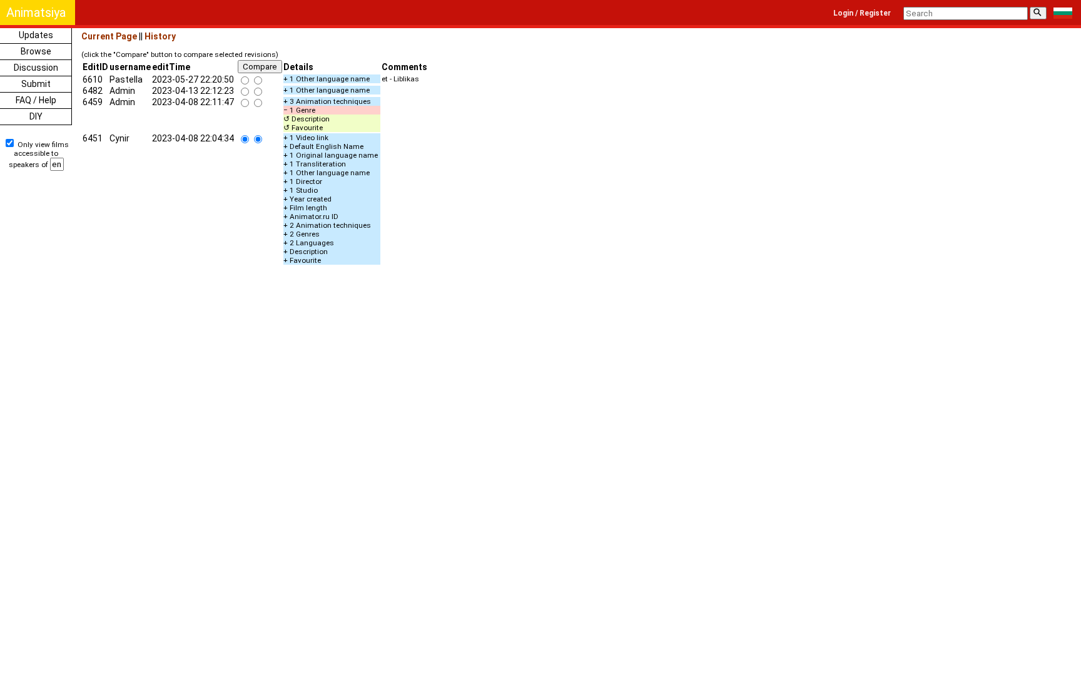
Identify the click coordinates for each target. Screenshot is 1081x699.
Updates (36, 35)
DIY (36, 116)
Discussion (36, 68)
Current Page (109, 36)
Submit (36, 84)
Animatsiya (36, 12)
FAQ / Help (36, 100)
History (160, 36)
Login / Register (862, 13)
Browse (36, 51)
